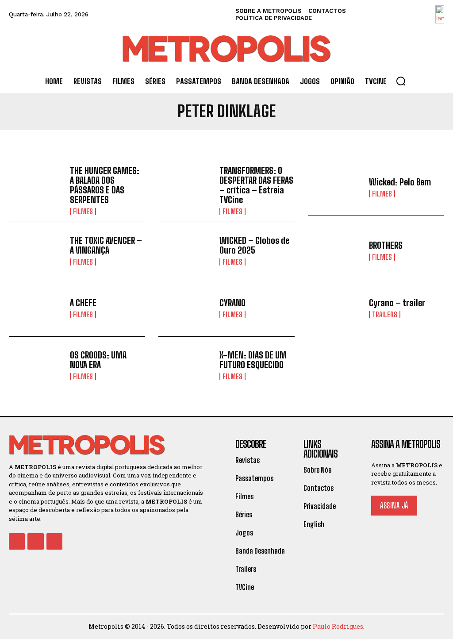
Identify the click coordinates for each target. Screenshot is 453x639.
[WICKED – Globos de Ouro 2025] (185, 251)
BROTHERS (386, 245)
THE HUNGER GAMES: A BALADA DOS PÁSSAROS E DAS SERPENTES (104, 185)
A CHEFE (83, 302)
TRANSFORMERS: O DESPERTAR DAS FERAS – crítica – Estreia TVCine (256, 185)
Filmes (83, 211)
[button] (400, 81)
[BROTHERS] (335, 251)
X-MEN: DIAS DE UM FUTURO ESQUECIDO (253, 360)
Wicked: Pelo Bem (400, 182)
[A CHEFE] (36, 308)
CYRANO (232, 302)
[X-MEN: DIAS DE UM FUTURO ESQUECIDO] (185, 365)
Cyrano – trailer (397, 302)
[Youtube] (54, 541)
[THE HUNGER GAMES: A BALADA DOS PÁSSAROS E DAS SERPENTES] (36, 187)
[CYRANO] (185, 308)
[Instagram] (35, 541)
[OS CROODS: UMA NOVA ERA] (36, 365)
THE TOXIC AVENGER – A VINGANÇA (106, 245)
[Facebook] (17, 541)
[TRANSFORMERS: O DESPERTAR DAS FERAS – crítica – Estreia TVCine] (185, 187)
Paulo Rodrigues (338, 626)
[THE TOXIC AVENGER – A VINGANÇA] (36, 251)
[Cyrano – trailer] (335, 308)
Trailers (384, 314)
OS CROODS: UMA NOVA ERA (98, 360)
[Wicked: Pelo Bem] (335, 187)
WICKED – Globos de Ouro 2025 (254, 245)
